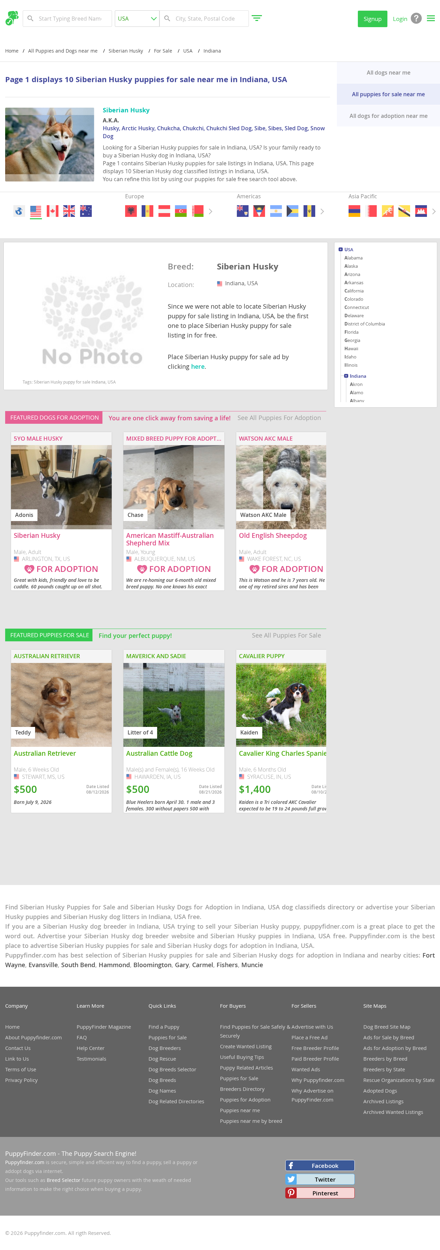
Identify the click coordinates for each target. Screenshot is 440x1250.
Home (12, 50)
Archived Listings (383, 1101)
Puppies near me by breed (251, 1120)
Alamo (356, 392)
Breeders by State (384, 1069)
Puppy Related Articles (246, 1067)
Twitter (325, 1179)
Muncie (252, 965)
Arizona (352, 274)
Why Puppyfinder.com (318, 1079)
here (198, 366)
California (354, 291)
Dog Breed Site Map (386, 1026)
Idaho (350, 357)
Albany (357, 401)
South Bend (78, 965)
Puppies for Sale (167, 1037)
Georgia (352, 340)
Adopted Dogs (380, 1090)
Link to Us (17, 1058)
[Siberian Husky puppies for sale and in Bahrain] (371, 211)
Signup (373, 19)
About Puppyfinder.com (33, 1037)
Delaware (354, 315)
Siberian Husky (247, 266)
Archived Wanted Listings (393, 1111)
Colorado (353, 299)
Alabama (353, 258)
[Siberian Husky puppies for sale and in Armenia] (354, 211)
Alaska (351, 266)
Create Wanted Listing (246, 1046)
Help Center (90, 1047)
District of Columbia (364, 324)
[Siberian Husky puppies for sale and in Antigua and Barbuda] (259, 211)
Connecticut (356, 307)
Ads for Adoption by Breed (395, 1047)
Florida (351, 332)
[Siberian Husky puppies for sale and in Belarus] (197, 211)
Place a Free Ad (310, 1037)
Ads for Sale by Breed (388, 1037)
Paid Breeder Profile (315, 1058)
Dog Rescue (162, 1058)
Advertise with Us (312, 1026)
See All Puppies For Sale (286, 635)
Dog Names (162, 1090)
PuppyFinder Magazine (104, 1026)
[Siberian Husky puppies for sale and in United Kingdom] (69, 211)
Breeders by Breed (385, 1058)
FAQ (82, 1037)
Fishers (227, 965)
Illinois (351, 365)
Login (400, 19)
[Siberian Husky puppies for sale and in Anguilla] (243, 211)
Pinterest (325, 1193)
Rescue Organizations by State (398, 1079)
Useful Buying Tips (242, 1056)
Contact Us (18, 1047)
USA (348, 250)
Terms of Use (20, 1069)
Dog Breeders (164, 1047)
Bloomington (152, 965)
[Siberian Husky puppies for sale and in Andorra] (147, 211)
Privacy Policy (21, 1079)
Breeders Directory (242, 1088)
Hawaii (351, 348)
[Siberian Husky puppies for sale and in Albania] (131, 211)
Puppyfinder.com (24, 1162)
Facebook (325, 1166)
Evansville (43, 965)
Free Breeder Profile (315, 1047)
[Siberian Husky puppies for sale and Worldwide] (19, 211)
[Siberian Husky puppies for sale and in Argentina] (276, 211)
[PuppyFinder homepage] (12, 18)
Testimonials (91, 1058)
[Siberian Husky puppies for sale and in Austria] (164, 211)
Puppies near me (240, 1110)
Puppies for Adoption (245, 1099)
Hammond (114, 965)
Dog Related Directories (176, 1101)
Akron (356, 384)
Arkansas (353, 282)
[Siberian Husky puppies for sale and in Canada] (52, 211)
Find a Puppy (163, 1026)
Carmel (202, 965)
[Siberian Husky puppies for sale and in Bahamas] (292, 211)
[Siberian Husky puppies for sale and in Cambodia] (421, 211)
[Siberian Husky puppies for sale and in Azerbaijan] (181, 211)
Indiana (358, 376)
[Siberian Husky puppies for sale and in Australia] (85, 211)
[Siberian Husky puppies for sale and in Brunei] (404, 211)
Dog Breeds (162, 1079)
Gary (182, 965)
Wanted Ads (306, 1069)
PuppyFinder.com (30, 1153)
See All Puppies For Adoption (279, 417)
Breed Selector (63, 1180)
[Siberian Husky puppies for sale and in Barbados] (309, 211)
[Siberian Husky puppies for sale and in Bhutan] (387, 211)
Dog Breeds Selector (172, 1069)
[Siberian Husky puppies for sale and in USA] (36, 211)
